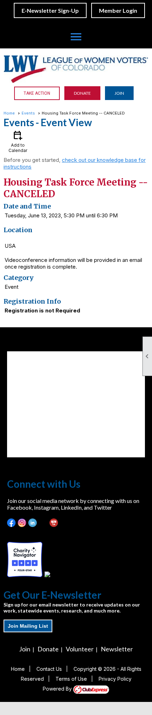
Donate (48, 649)
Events (28, 113)
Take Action (37, 93)
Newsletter (117, 649)
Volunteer (80, 649)
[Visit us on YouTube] (53, 522)
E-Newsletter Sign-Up (50, 10)
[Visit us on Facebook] (11, 522)
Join (24, 649)
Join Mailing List (28, 626)
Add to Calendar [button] (17, 141)
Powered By (58, 689)
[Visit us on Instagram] (22, 522)
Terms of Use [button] (71, 679)
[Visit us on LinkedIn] (32, 522)
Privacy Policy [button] (115, 679)
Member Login (118, 10)
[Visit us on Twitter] (43, 522)
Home (9, 113)
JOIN (119, 93)
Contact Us (49, 669)
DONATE (82, 93)
